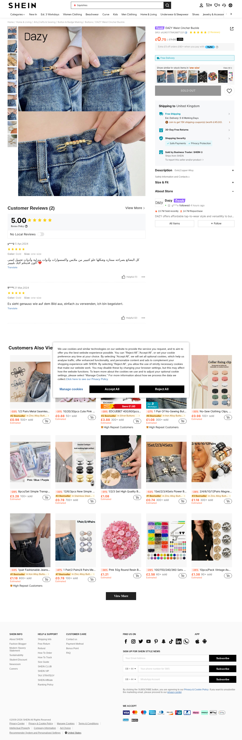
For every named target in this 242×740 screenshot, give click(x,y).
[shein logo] (22, 5)
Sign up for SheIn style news (141, 651)
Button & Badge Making (70, 22)
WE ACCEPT (130, 706)
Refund (41, 648)
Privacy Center (17, 723)
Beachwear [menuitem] (92, 14)
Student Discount (18, 659)
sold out (188, 90)
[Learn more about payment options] (217, 47)
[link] (209, 5)
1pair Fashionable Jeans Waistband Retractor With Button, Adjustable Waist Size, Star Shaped (30, 569)
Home (11, 22)
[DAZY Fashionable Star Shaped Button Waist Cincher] (182, 76)
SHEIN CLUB (45, 666)
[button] (224, 5)
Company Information (45, 728)
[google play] (204, 643)
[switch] (40, 234)
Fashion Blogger (17, 644)
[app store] (197, 643)
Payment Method (75, 644)
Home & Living (23, 22)
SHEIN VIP (43, 671)
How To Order (45, 653)
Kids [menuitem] (115, 14)
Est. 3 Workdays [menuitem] (50, 14)
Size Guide (43, 662)
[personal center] (201, 5)
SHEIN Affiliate (45, 680)
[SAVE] (229, 91)
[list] (157, 641)
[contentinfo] (179, 712)
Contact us (71, 639)
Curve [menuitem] (105, 14)
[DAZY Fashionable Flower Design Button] (192, 76)
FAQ (68, 653)
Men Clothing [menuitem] (129, 14)
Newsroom (15, 664)
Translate (12, 267)
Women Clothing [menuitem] (72, 14)
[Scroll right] (231, 14)
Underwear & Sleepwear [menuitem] (174, 14)
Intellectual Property (19, 728)
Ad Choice (65, 728)
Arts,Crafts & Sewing (44, 22)
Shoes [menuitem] (195, 14)
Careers (13, 668)
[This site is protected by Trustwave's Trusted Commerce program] (126, 720)
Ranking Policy (45, 684)
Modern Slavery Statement (17, 649)
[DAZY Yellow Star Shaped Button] (161, 76)
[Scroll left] (226, 14)
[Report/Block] (143, 277)
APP (197, 634)
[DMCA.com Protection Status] (134, 720)
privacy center (174, 692)
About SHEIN (16, 639)
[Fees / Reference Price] (168, 40)
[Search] (167, 5)
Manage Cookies (65, 723)
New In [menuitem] (33, 14)
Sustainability (16, 655)
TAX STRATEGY (46, 675)
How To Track (45, 657)
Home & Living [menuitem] (148, 14)
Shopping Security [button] (175, 138)
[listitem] (161, 76)
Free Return (44, 644)
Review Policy (17, 226)
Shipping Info (44, 639)
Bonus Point (72, 648)
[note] (121, 406)
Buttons (89, 22)
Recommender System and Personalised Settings (34, 733)
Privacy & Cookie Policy (196, 689)
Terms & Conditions (88, 723)
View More (121, 596)
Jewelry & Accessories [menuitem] (215, 14)
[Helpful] (123, 277)
